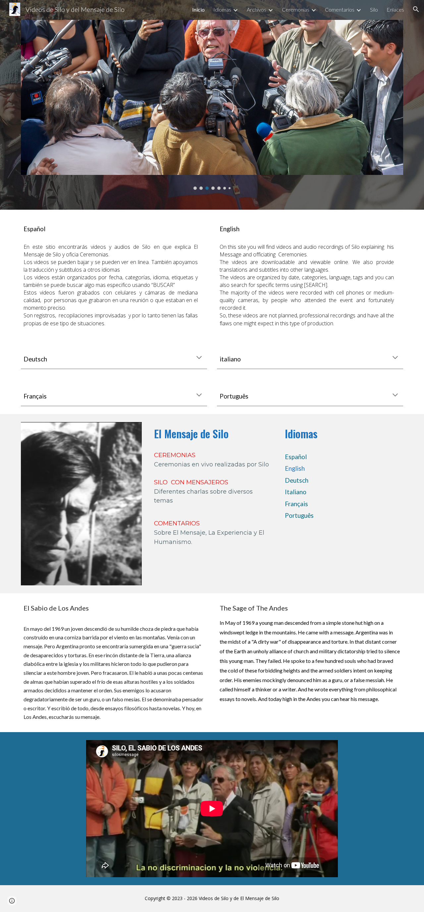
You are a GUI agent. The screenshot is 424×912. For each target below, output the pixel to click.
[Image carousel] (212, 105)
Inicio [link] (198, 9)
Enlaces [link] (395, 9)
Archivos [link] (256, 9)
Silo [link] (374, 9)
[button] (416, 9)
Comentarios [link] (339, 9)
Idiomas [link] (222, 9)
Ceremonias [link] (295, 9)
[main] (114, 228)
